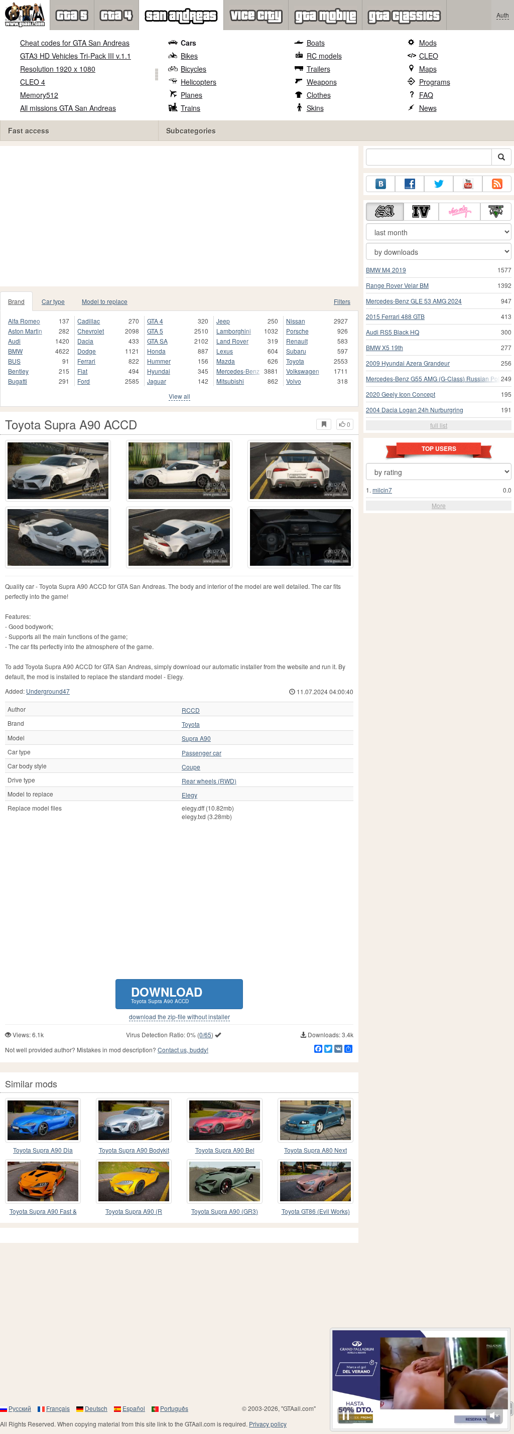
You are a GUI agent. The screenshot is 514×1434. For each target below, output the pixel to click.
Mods (428, 43)
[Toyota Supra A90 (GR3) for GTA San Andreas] (225, 1181)
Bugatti (17, 381)
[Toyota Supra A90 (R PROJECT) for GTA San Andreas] (134, 1181)
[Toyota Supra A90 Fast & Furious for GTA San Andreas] (43, 1181)
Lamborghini (233, 331)
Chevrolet (90, 331)
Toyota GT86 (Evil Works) (316, 1211)
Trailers (318, 69)
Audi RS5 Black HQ (392, 332)
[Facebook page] (409, 184)
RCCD (191, 710)
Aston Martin (25, 331)
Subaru (296, 351)
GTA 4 (155, 320)
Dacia (85, 341)
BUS (14, 361)
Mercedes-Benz (238, 371)
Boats (316, 43)
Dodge (86, 351)
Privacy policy (268, 1423)
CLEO (428, 56)
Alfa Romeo (24, 320)
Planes (191, 95)
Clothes (319, 95)
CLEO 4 (32, 82)
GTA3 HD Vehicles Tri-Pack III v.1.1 (75, 56)
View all (179, 396)
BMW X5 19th (384, 347)
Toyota (295, 361)
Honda (156, 351)
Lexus (224, 351)
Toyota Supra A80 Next (315, 1150)
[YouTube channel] (467, 184)
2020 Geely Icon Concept (400, 394)
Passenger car (201, 752)
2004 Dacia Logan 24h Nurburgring (414, 409)
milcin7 (382, 490)
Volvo (293, 381)
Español (133, 1408)
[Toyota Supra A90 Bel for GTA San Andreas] (225, 1120)
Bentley (18, 371)
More (439, 505)
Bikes (189, 56)
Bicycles (193, 69)
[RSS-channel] (496, 184)
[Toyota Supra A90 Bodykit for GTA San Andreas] (134, 1120)
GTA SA (157, 341)
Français (58, 1408)
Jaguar (156, 381)
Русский (20, 1408)
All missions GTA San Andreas (68, 108)
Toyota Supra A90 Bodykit (134, 1150)
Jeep (223, 320)
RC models (324, 56)
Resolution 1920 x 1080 (57, 69)
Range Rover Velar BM (397, 285)
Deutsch (96, 1408)
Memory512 (39, 95)
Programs (434, 82)
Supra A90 (196, 738)
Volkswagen (302, 371)
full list (438, 425)
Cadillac (88, 320)
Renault (297, 341)
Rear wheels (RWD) (209, 780)
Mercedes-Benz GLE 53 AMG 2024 (414, 300)
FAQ (426, 95)
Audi (14, 341)
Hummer (159, 361)
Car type (53, 301)
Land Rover (232, 341)
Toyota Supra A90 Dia (43, 1150)
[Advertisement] (182, 216)
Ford (83, 381)
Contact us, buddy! (183, 1049)
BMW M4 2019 (386, 269)
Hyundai (158, 371)
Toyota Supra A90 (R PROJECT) (133, 1211)
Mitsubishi (230, 381)
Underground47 (48, 691)
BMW (15, 351)
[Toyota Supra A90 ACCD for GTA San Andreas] (58, 471)
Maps (428, 69)
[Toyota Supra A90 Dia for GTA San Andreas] (43, 1120)
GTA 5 (155, 331)
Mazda (225, 361)
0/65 (205, 1034)
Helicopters (198, 82)
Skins (315, 108)
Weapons (322, 82)
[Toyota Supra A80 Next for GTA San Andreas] (315, 1120)
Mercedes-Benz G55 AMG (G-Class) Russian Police (436, 378)
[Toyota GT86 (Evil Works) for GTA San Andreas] (315, 1181)
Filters (342, 301)
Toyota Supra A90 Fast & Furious (43, 1211)
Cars (188, 43)
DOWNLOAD (166, 994)
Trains (190, 108)
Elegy (189, 795)
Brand (16, 301)
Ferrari (86, 361)
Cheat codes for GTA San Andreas (75, 43)
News (428, 108)
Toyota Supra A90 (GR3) (224, 1211)
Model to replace (104, 301)
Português (174, 1408)
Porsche (297, 331)
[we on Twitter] (438, 184)
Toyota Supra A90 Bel (224, 1150)
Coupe (191, 766)
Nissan (295, 320)
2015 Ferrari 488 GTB (395, 316)
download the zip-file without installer (179, 1017)
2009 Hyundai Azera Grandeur (408, 363)
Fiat (82, 371)
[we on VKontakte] (380, 184)
